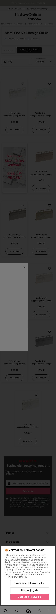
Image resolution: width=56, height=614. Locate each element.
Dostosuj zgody (29, 590)
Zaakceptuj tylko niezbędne (29, 583)
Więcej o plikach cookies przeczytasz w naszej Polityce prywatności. (28, 574)
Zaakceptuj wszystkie (29, 597)
